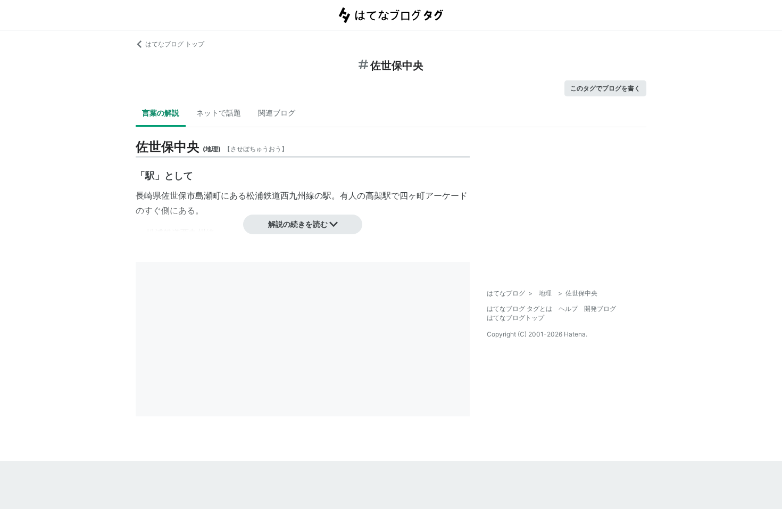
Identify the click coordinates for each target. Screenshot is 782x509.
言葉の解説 (160, 112)
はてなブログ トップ (174, 44)
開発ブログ (600, 309)
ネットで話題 (218, 112)
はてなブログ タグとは (519, 309)
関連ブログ (276, 112)
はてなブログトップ (515, 318)
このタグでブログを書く (605, 88)
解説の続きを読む (298, 223)
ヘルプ (568, 309)
